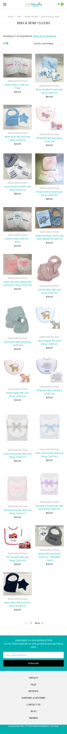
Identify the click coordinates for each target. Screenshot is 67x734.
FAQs (33, 684)
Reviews (33, 691)
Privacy (33, 677)
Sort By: (37, 43)
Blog (33, 711)
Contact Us (34, 704)
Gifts (19, 16)
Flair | (23, 726)
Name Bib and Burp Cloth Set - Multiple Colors (49, 557)
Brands (33, 717)
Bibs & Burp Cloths (50, 16)
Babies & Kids (31, 16)
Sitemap (55, 726)
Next (38, 623)
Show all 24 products (44, 36)
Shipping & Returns (33, 697)
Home (11, 16)
